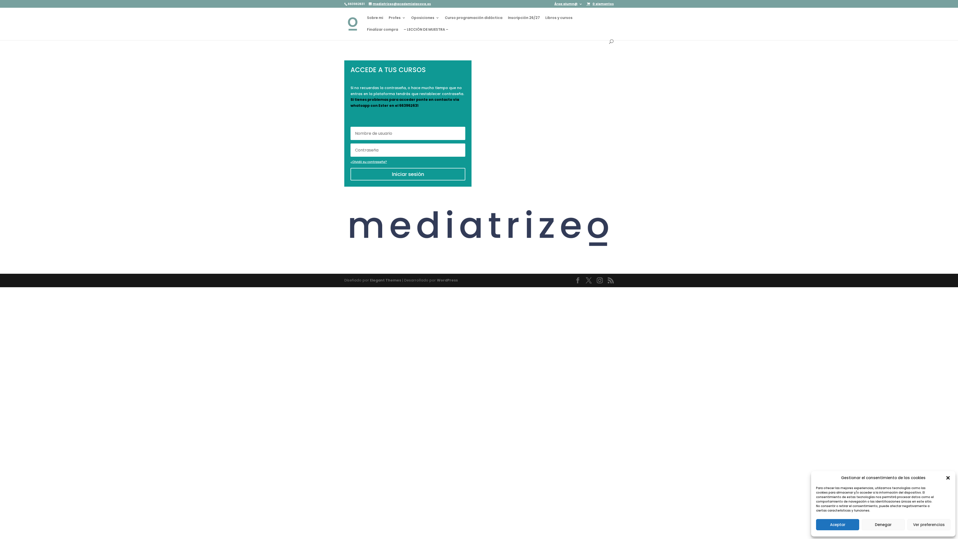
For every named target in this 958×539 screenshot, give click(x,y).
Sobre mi (375, 18)
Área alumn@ (566, 4)
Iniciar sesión (408, 174)
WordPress (447, 280)
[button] (948, 477)
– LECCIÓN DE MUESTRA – (426, 30)
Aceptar (837, 524)
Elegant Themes (385, 280)
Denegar (883, 524)
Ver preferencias (929, 524)
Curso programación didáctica (473, 18)
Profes (395, 18)
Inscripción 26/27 (524, 18)
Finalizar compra (382, 30)
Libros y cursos (559, 18)
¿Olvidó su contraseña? (369, 162)
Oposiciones (422, 18)
